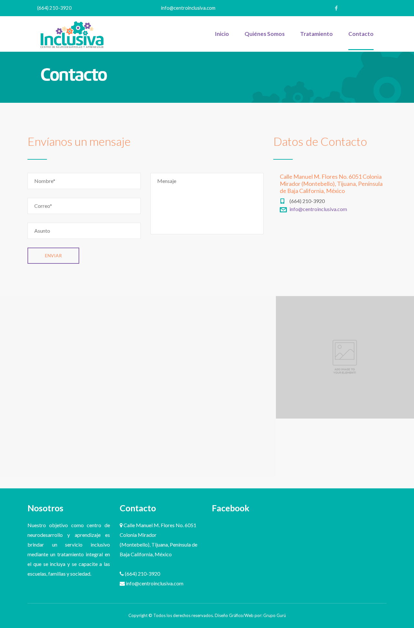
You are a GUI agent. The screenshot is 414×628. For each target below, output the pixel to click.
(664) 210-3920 (54, 8)
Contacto (361, 33)
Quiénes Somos (265, 33)
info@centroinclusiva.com (188, 8)
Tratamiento (316, 33)
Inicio (222, 33)
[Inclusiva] (72, 34)
